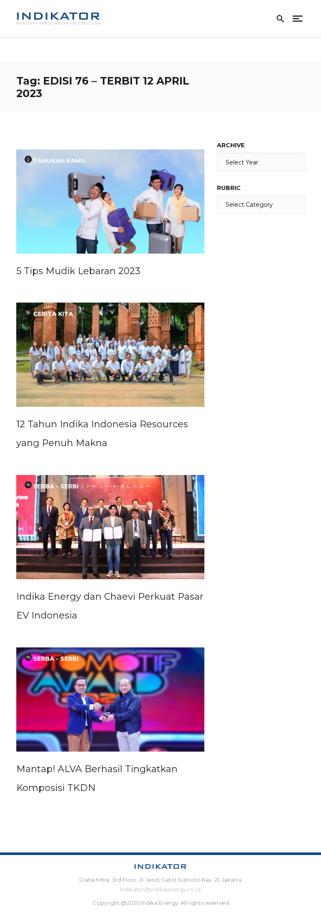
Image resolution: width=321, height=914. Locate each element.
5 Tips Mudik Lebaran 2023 (78, 271)
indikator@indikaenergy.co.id (160, 889)
